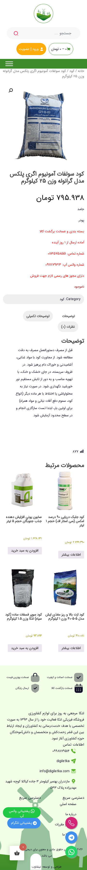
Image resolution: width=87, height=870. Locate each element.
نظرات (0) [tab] (68, 326)
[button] (10, 90)
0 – (59, 49)
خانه (81, 71)
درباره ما (70, 814)
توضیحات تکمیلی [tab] (38, 316)
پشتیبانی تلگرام (22, 823)
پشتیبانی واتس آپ (20, 813)
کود (71, 71)
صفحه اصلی (68, 804)
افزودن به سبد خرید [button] (24, 550)
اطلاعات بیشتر (71, 554)
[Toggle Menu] (9, 63)
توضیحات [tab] (68, 316)
